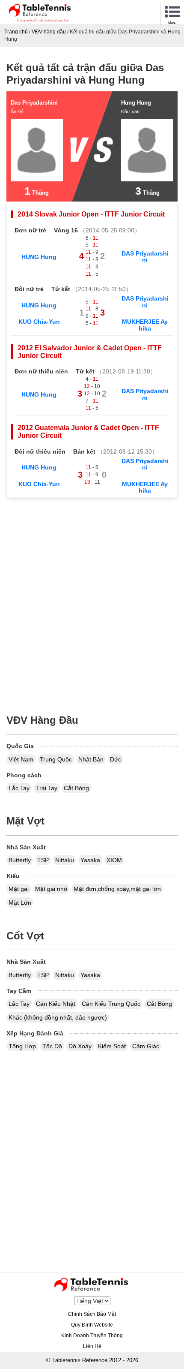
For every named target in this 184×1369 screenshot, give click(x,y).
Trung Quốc (56, 759)
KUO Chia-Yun (39, 321)
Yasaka (90, 860)
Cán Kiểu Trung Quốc (111, 1003)
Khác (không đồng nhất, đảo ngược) (58, 1017)
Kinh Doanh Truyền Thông (92, 1336)
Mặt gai (19, 888)
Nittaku (64, 860)
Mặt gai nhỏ (51, 888)
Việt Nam (21, 759)
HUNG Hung (38, 256)
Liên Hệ (92, 1346)
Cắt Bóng (76, 788)
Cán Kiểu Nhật (55, 1003)
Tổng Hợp (22, 1046)
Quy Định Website (92, 1325)
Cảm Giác (145, 1046)
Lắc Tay (19, 788)
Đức (115, 759)
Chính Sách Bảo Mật (92, 1314)
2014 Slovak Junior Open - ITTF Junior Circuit (91, 214)
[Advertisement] (92, 601)
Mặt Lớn (20, 902)
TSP (43, 860)
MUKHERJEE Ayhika (145, 324)
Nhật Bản (91, 759)
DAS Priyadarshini (145, 256)
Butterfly (20, 860)
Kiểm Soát (112, 1046)
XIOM (114, 860)
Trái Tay (46, 788)
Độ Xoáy (80, 1046)
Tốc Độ (52, 1046)
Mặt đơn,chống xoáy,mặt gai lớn (117, 888)
